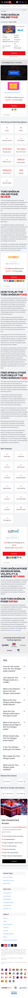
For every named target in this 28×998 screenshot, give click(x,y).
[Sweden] (10, 981)
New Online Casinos (7, 877)
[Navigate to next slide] (24, 782)
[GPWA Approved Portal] (14, 992)
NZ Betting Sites (7, 899)
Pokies (18, 10)
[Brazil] (21, 970)
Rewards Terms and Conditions (10, 940)
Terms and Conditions (7, 962)
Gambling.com (4, 10)
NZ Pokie (23, 248)
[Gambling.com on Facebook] (9, 945)
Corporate (5, 930)
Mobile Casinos (6, 883)
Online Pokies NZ (7, 896)
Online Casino (14, 630)
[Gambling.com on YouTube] (5, 945)
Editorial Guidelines (7, 924)
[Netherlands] (14, 977)
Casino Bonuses (7, 908)
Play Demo (14, 73)
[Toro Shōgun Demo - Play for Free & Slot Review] (2, 970)
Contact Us (5, 927)
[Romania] (2, 981)
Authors (5, 921)
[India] (25, 973)
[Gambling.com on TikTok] (15, 945)
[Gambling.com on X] (2, 945)
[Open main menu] (2, 2)
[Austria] (10, 970)
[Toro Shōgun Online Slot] (25, 970)
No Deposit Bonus (7, 905)
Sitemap (5, 937)
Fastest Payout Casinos (8, 880)
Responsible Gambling (8, 933)
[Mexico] (10, 977)
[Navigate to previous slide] (3, 782)
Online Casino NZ (7, 893)
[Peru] (25, 977)
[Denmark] (6, 973)
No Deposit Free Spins (8, 902)
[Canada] (2, 973)
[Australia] (6, 970)
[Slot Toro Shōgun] (6, 977)
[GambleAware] (6, 987)
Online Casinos (12, 10)
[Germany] (10, 973)
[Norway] (21, 977)
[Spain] (6, 981)
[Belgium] (14, 970)
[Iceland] (17, 973)
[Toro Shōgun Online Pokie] (17, 977)
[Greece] (14, 973)
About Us (5, 918)
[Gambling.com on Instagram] (12, 945)
